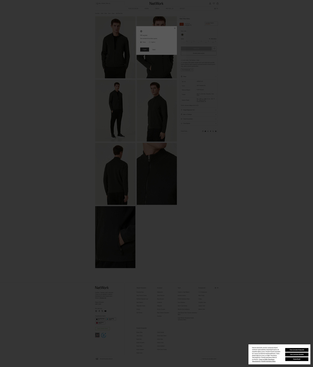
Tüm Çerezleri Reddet (297, 354)
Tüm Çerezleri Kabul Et (297, 350)
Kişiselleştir (297, 359)
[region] (279, 354)
